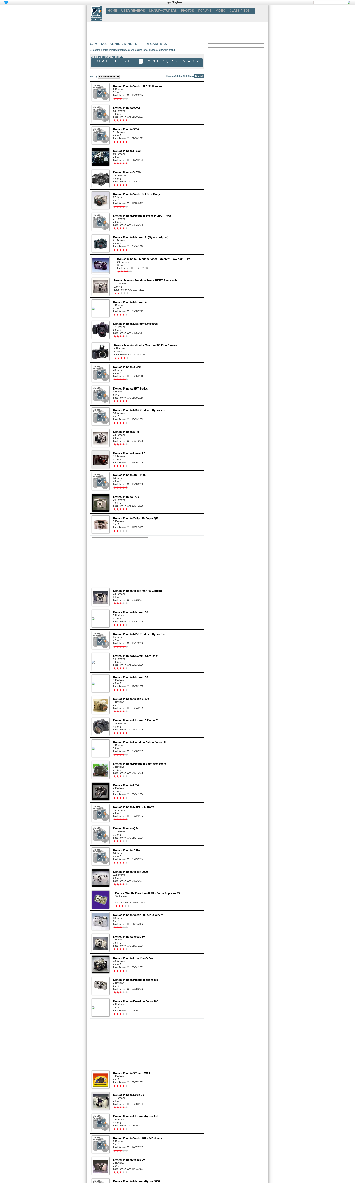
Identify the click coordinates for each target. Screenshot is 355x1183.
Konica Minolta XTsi (126, 129)
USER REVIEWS (133, 10)
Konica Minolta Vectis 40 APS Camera (137, 590)
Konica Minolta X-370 (127, 366)
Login (168, 2)
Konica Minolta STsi (126, 431)
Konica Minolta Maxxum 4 (129, 302)
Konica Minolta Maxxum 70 (130, 612)
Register (177, 2)
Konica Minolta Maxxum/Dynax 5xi (135, 1116)
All (98, 61)
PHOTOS (187, 10)
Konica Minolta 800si (126, 107)
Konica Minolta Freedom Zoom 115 (135, 979)
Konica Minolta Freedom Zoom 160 (135, 1001)
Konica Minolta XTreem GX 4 (131, 1073)
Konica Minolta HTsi (126, 785)
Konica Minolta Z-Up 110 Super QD (135, 518)
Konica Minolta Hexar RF (129, 453)
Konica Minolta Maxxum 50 (130, 677)
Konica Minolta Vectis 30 (129, 936)
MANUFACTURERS (163, 10)
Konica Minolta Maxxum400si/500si (135, 323)
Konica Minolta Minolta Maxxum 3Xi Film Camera (146, 345)
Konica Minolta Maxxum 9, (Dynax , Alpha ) (140, 237)
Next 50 (199, 76)
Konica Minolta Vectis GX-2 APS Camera (139, 1138)
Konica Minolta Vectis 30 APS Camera (137, 86)
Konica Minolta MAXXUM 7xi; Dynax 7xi (139, 410)
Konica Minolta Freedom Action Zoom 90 (139, 742)
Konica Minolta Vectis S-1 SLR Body (136, 194)
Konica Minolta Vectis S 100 (131, 698)
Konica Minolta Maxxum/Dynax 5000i (136, 1181)
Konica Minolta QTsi (126, 828)
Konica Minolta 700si (126, 850)
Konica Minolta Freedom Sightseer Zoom (139, 763)
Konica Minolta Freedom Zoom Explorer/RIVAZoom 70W (153, 258)
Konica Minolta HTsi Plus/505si (133, 958)
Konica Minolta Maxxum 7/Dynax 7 (135, 720)
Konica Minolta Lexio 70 (128, 1094)
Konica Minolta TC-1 (126, 496)
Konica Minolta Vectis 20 (129, 1159)
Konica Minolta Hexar (127, 150)
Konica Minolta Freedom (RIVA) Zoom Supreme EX (148, 893)
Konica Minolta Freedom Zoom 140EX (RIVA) (142, 215)
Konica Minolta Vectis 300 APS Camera (138, 914)
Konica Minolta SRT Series (130, 388)
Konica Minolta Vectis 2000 (130, 871)
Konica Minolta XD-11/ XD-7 (131, 475)
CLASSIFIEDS (240, 10)
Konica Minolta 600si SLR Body (133, 806)
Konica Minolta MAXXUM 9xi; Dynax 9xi (139, 634)
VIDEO (220, 10)
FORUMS (205, 10)
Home (112, 10)
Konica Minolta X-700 (127, 172)
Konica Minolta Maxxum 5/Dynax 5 (135, 655)
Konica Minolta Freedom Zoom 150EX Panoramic (146, 280)
